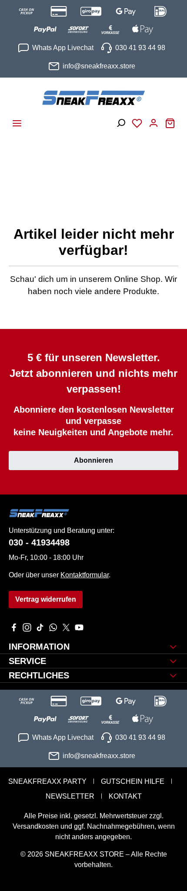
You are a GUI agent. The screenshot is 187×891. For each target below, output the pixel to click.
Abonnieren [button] (93, 460)
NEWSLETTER (70, 796)
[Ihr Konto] (153, 120)
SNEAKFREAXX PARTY (47, 781)
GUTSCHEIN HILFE (132, 781)
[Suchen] (120, 120)
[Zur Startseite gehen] (93, 97)
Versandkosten (36, 826)
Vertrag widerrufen (45, 599)
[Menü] (17, 120)
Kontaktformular (84, 575)
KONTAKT (125, 796)
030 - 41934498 (39, 542)
